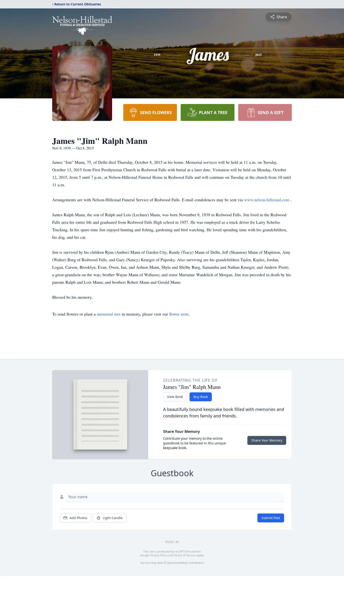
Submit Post (270, 518)
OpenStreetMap (177, 563)
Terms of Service (185, 555)
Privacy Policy (159, 555)
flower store (179, 314)
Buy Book (201, 396)
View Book (175, 396)
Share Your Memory (266, 440)
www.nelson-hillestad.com (267, 199)
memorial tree (109, 314)
